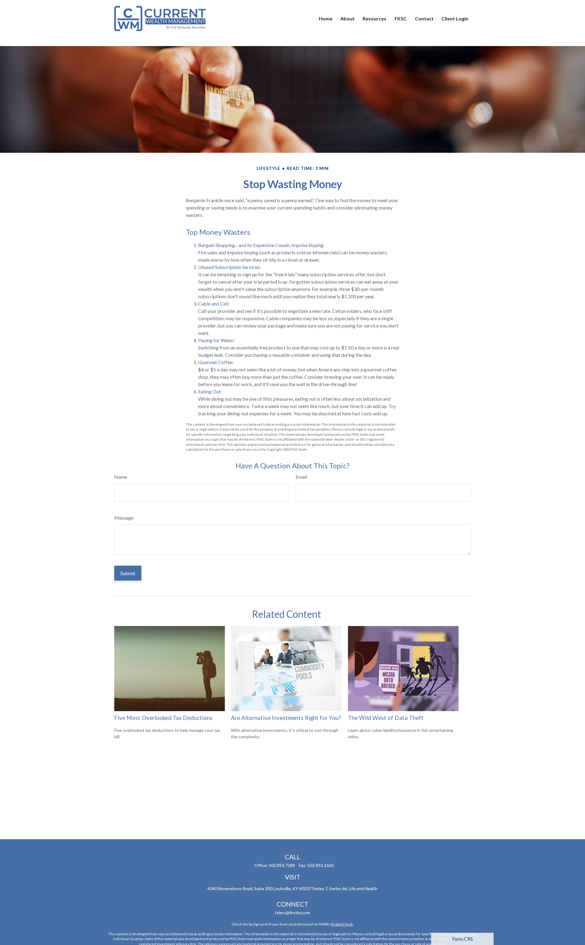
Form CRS (462, 939)
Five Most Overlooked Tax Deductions (163, 717)
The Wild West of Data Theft (386, 717)
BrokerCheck (342, 924)
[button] (325, 18)
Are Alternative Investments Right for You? (286, 717)
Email (301, 477)
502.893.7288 (282, 865)
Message (123, 518)
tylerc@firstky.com (292, 912)
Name (120, 477)
